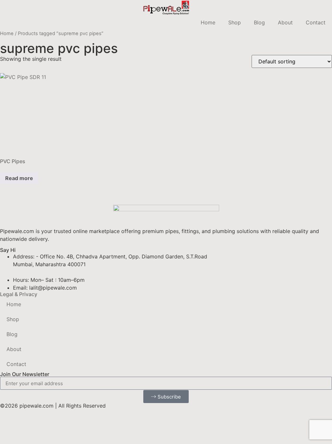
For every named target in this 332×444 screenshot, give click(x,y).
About (285, 22)
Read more (19, 178)
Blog (259, 22)
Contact (316, 22)
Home (208, 22)
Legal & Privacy (18, 294)
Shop (234, 22)
